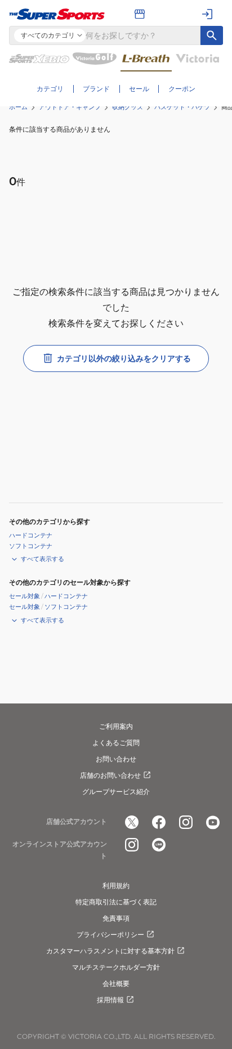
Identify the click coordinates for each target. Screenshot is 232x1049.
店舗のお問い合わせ (110, 775)
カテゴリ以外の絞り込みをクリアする (124, 358)
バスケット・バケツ (182, 107)
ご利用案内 (116, 726)
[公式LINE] (159, 844)
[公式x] (132, 822)
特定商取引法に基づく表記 (116, 902)
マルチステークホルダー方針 (116, 967)
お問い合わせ (116, 759)
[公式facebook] (159, 822)
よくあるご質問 (116, 742)
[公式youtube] (213, 822)
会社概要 (116, 983)
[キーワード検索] (211, 35)
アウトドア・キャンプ (70, 107)
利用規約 (116, 885)
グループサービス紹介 (116, 791)
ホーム (18, 107)
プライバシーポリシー (110, 934)
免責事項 (116, 918)
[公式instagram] (186, 822)
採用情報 (110, 1000)
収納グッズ (127, 107)
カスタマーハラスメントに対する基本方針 (110, 951)
